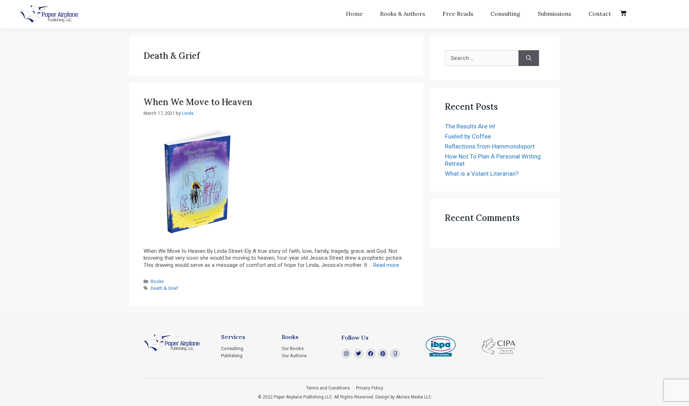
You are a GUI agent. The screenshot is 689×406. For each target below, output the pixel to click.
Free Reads (457, 13)
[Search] (529, 58)
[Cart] (623, 13)
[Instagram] (346, 354)
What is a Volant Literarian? (482, 173)
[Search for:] (482, 58)
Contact (600, 13)
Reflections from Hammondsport (490, 146)
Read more (386, 265)
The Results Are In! (470, 126)
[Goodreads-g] (395, 354)
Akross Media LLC (413, 397)
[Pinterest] (383, 354)
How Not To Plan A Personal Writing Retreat (493, 160)
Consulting (505, 13)
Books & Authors (402, 13)
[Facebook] (371, 354)
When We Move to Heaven (198, 102)
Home (354, 13)
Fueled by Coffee (468, 136)
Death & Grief (164, 288)
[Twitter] (358, 354)
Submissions (554, 13)
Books (157, 281)
